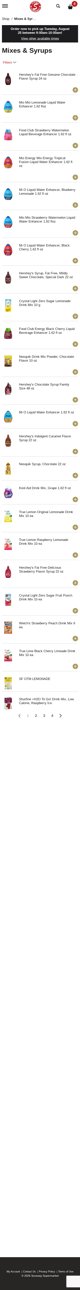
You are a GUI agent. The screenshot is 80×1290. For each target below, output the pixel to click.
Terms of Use (65, 1271)
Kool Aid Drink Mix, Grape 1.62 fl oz (45, 488)
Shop (5, 19)
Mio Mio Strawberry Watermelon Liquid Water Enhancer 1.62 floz (47, 219)
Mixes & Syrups (26, 19)
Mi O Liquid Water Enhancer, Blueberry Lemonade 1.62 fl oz (47, 191)
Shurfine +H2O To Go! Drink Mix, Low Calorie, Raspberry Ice (46, 701)
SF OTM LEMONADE (34, 679)
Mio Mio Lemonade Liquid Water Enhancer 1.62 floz (42, 104)
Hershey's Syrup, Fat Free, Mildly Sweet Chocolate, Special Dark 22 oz (46, 275)
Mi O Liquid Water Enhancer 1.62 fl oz (46, 412)
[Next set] (60, 716)
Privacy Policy (47, 1271)
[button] (75, 90)
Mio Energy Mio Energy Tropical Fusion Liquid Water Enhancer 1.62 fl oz (45, 162)
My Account (13, 1271)
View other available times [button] (40, 38)
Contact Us (29, 1271)
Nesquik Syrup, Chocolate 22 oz (42, 464)
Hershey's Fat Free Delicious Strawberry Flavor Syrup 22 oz (41, 569)
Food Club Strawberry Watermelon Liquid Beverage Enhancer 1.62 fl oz (45, 132)
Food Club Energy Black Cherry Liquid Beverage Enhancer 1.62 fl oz (47, 331)
